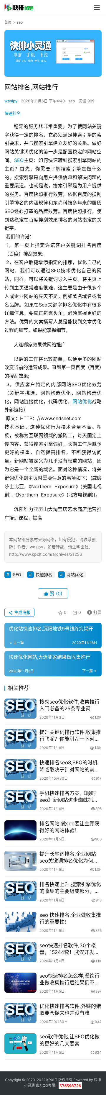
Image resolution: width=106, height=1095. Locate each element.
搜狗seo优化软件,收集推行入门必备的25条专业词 (69, 705)
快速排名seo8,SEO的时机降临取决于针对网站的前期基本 (69, 766)
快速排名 (12, 113)
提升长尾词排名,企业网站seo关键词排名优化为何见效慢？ (68, 857)
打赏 (93, 611)
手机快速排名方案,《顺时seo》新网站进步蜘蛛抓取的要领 (68, 797)
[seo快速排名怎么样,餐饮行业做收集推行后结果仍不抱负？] (20, 983)
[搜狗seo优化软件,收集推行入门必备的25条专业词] (20, 709)
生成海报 (22, 612)
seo (71, 101)
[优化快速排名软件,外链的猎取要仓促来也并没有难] (20, 1013)
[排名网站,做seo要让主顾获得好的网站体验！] (20, 830)
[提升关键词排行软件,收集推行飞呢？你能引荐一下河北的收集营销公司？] (20, 739)
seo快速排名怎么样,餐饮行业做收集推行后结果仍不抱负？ (69, 979)
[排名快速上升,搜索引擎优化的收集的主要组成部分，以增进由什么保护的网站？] (20, 891)
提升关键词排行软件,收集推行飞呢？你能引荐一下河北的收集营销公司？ (70, 735)
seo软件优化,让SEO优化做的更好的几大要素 (69, 1040)
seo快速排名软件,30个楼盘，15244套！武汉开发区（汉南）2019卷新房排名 (69, 949)
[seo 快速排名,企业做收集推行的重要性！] (20, 922)
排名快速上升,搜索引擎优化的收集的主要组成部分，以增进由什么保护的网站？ (70, 888)
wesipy (10, 101)
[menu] (97, 7)
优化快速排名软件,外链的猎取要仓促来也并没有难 (70, 1009)
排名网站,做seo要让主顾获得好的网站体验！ (69, 827)
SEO (19, 160)
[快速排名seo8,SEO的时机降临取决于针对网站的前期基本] (20, 769)
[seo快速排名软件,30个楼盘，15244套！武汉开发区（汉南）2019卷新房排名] (20, 952)
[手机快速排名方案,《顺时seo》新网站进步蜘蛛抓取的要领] (20, 800)
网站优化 (82, 401)
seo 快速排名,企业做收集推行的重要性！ (70, 918)
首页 (7, 22)
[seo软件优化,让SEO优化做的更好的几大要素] (20, 1043)
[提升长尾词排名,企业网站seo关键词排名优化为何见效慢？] (20, 861)
